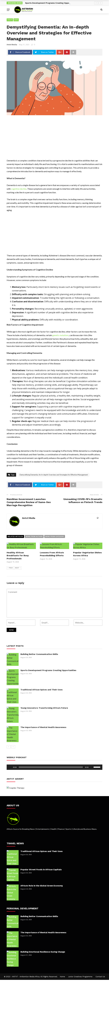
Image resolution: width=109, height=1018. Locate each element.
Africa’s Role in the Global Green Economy (41, 886)
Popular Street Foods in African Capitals (41, 869)
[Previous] (9, 746)
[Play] (10, 767)
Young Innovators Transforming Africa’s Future (44, 708)
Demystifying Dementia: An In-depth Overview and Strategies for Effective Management (54, 475)
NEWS (16, 20)
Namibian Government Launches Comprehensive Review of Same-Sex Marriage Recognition (29, 502)
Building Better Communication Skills (39, 654)
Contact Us (100, 977)
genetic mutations (60, 335)
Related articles (15, 536)
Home (62, 977)
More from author (34, 536)
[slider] (97, 767)
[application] (54, 767)
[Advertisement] (54, 139)
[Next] (13, 746)
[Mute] (91, 767)
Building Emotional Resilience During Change (42, 952)
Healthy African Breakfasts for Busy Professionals (18, 555)
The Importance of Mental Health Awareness (43, 727)
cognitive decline (18, 188)
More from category (54, 536)
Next (17, 568)
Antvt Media (12, 44)
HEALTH (9, 20)
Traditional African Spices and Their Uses (41, 689)
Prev (11, 568)
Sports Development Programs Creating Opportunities (51, 3)
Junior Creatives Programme (80, 977)
